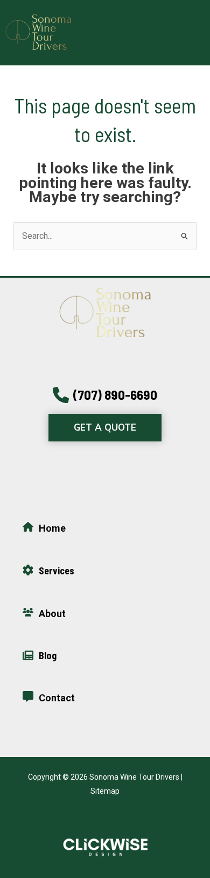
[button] (105, 394)
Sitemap (105, 791)
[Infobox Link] (156, 31)
